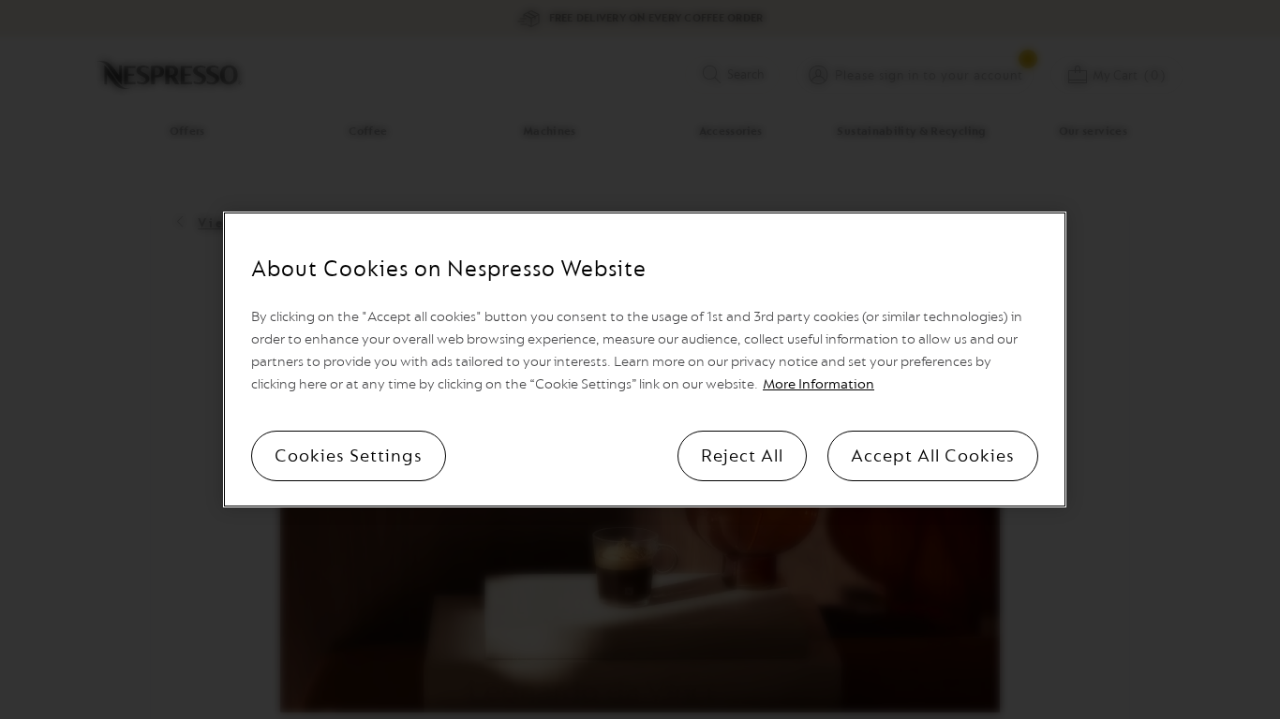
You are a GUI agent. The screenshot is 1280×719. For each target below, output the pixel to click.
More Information (818, 384)
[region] (644, 359)
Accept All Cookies (933, 456)
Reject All (742, 456)
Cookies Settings (349, 456)
